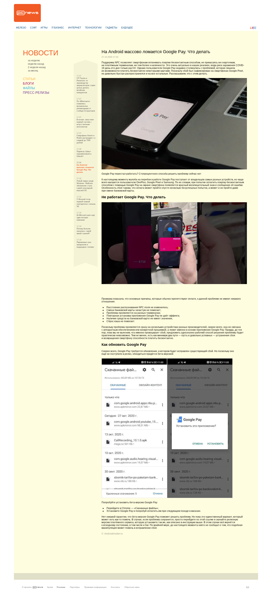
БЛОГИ (28, 83)
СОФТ (33, 27)
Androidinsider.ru (113, 533)
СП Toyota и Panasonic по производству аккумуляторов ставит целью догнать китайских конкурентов (86, 85)
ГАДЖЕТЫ (111, 27)
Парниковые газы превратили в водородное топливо (85, 244)
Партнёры (75, 587)
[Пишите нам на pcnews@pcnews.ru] (247, 587)
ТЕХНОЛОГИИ (93, 27)
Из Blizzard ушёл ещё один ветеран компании (86, 217)
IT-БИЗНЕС (58, 27)
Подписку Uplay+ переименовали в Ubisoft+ (84, 153)
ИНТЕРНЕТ (74, 27)
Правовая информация (95, 587)
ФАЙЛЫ (29, 88)
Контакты (115, 587)
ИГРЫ (44, 27)
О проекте (27, 587)
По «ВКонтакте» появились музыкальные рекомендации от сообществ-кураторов (86, 106)
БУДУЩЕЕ (127, 27)
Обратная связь (132, 587)
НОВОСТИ (40, 53)
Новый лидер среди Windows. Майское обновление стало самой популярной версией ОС (85, 186)
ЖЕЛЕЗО (21, 27)
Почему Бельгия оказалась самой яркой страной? (84, 231)
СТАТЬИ (29, 79)
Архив (50, 587)
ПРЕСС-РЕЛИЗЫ (36, 92)
